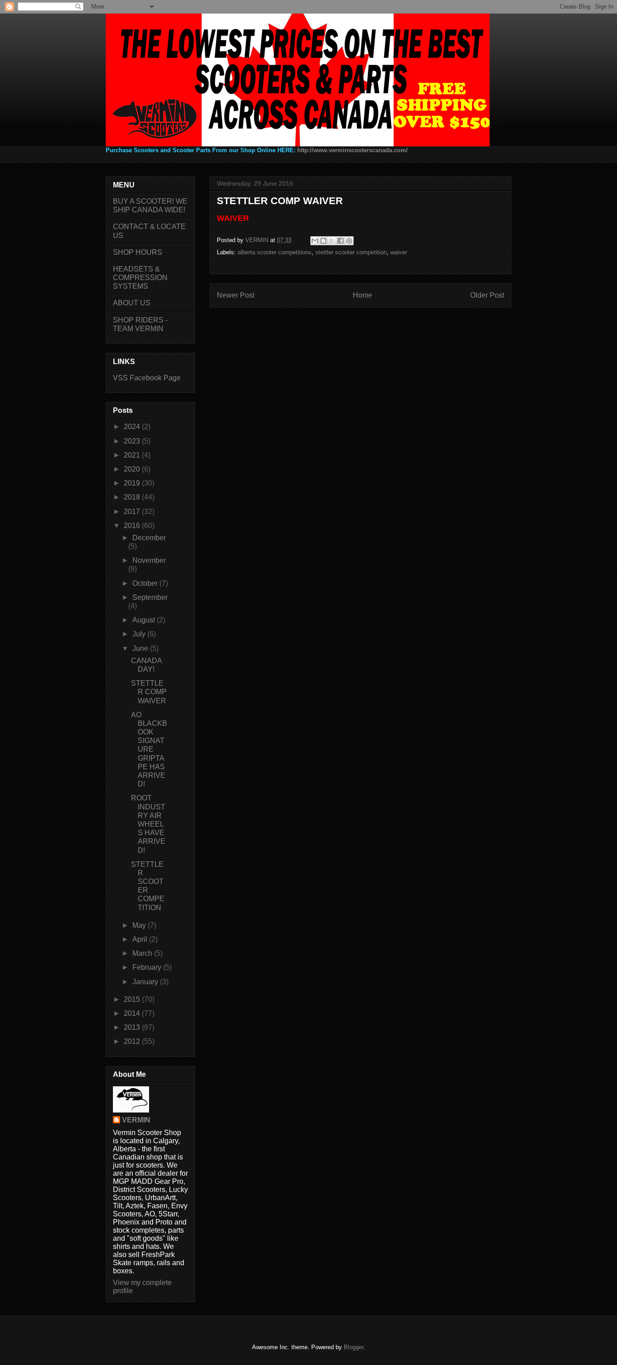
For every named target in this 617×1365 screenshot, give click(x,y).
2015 (133, 999)
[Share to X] (332, 240)
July (139, 634)
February (147, 967)
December (149, 538)
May (140, 925)
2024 (133, 426)
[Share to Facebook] (340, 240)
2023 (133, 441)
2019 (133, 483)
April (140, 939)
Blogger (353, 1347)
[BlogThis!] (323, 240)
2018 (133, 497)
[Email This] (314, 240)
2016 (133, 525)
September (150, 597)
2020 (133, 469)
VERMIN (136, 1120)
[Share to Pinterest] (349, 240)
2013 (133, 1027)
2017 (133, 511)
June (141, 648)
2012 (133, 1041)
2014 (133, 1013)
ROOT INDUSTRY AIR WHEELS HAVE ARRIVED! (148, 824)
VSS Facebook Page (147, 378)
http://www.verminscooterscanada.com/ (352, 150)
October (145, 583)
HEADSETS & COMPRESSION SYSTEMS (140, 277)
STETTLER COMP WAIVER (149, 691)
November (149, 560)
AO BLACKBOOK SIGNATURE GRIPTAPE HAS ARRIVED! (149, 749)
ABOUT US (131, 303)
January (146, 982)
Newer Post (235, 295)
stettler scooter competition (351, 252)
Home (362, 295)
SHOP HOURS (137, 252)
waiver (398, 252)
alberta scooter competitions (275, 252)
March (143, 953)
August (144, 620)
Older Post (487, 295)
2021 (133, 455)
